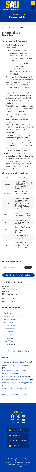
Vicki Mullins (8, 322)
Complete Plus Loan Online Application (17, 383)
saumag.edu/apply (13, 47)
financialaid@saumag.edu (20, 164)
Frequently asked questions (18, 351)
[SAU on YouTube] (23, 416)
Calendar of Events (18, 430)
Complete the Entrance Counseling (15, 362)
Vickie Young (8, 341)
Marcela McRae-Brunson (13, 316)
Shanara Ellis (8, 332)
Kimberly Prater (9, 325)
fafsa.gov (18, 80)
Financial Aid (18, 16)
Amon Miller (8, 335)
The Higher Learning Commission (19, 458)
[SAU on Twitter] (18, 416)
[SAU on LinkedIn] (23, 421)
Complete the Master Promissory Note (16, 365)
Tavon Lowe (8, 338)
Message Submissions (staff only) (15, 394)
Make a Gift (16, 435)
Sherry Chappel (9, 329)
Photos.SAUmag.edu (19, 440)
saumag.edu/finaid (21, 129)
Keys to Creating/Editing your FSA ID (16, 379)
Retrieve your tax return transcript (14, 376)
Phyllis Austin (9, 313)
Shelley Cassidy (10, 319)
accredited (24, 457)
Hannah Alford (9, 344)
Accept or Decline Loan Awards (14, 388)
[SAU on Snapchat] (18, 421)
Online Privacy (18, 466)
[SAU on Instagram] (12, 421)
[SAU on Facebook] (12, 416)
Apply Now (16, 446)
